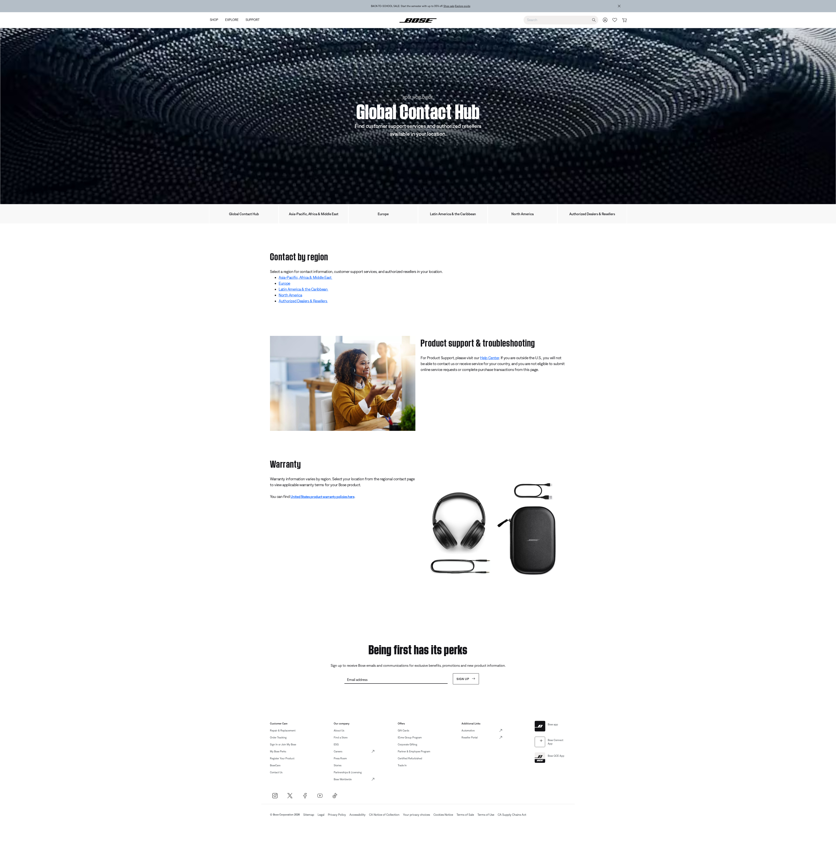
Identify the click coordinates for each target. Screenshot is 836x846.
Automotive (468, 730)
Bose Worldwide (343, 779)
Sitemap (308, 814)
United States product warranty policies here (322, 497)
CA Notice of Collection (384, 814)
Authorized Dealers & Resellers (592, 214)
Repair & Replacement (282, 730)
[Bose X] (290, 795)
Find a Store (340, 737)
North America (522, 214)
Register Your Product (282, 758)
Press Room (340, 758)
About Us (339, 730)
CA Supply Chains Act (512, 814)
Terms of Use (485, 814)
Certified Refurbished (410, 758)
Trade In (402, 765)
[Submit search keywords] (594, 20)
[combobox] (561, 20)
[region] (420, 6)
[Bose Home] (418, 20)
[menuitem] (216, 20)
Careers (338, 751)
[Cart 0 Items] (624, 20)
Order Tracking (278, 737)
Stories (337, 765)
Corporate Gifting (407, 744)
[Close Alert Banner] (619, 6)
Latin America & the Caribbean (453, 214)
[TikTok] (335, 795)
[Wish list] (614, 20)
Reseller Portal (470, 737)
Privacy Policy (337, 814)
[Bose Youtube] (320, 795)
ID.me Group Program (410, 737)
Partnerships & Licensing (348, 772)
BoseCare (275, 765)
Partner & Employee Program (414, 751)
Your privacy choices (416, 814)
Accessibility (357, 814)
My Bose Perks (278, 751)
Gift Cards (403, 730)
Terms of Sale (465, 814)
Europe (383, 214)
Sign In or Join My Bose (283, 744)
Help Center (489, 357)
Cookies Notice (443, 814)
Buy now (445, 6)
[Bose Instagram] (275, 795)
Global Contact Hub (244, 214)
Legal (321, 814)
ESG (336, 744)
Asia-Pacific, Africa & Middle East (313, 214)
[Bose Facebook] (305, 795)
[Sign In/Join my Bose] (605, 20)
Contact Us (276, 772)
